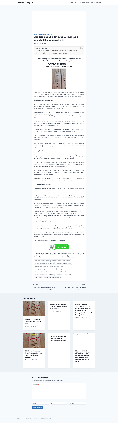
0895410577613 (52, 66)
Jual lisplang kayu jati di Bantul (42, 266)
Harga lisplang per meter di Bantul (63, 263)
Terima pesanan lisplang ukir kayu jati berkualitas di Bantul (48, 277)
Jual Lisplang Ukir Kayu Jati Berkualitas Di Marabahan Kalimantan (58, 338)
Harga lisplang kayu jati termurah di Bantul (44, 263)
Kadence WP (48, 418)
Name (35, 403)
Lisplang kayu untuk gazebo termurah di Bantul (45, 269)
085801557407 (67, 66)
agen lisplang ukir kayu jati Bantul (42, 260)
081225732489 (63, 64)
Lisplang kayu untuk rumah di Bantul (66, 269)
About (76, 2)
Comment (36, 384)
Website (72, 403)
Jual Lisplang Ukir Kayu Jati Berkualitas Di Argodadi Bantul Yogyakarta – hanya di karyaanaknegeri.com (57, 51)
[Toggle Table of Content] (80, 48)
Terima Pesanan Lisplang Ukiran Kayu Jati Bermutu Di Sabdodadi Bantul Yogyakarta (43, 287)
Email (53, 403)
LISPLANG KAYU (48, 34)
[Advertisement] (59, 23)
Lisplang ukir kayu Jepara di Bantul (63, 274)
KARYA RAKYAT (90, 2)
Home (72, 2)
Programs (82, 2)
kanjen (36, 43)
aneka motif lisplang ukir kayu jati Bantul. (61, 260)
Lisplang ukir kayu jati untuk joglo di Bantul (44, 274)
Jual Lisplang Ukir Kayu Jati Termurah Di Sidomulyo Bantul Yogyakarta (75, 287)
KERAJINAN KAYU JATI (39, 34)
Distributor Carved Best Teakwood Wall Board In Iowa (33, 321)
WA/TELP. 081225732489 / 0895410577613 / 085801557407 (51, 53)
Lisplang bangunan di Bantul (56, 266)
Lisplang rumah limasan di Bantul (42, 271)
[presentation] (34, 308)
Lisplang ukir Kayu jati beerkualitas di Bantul (61, 271)
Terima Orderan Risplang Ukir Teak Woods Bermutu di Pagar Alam (58, 307)
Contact (98, 2)
